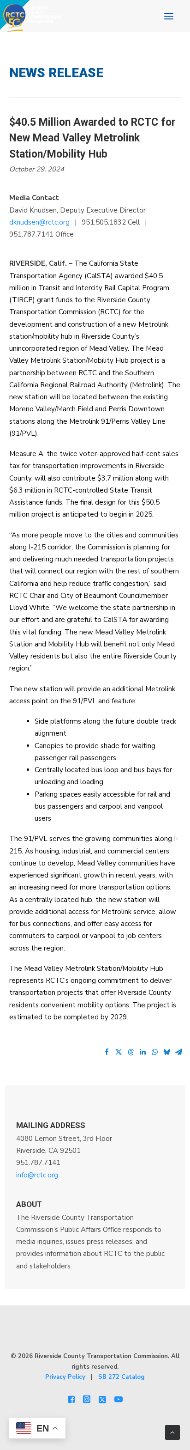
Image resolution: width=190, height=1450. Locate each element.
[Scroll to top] (172, 1432)
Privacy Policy (65, 1377)
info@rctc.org (37, 1175)
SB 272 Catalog (121, 1377)
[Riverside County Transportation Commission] (30, 16)
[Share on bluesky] (166, 1052)
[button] (169, 16)
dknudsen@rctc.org (39, 222)
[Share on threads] (130, 1052)
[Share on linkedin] (142, 1052)
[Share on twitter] (118, 1052)
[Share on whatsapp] (154, 1052)
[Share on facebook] (106, 1052)
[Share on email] (178, 1052)
